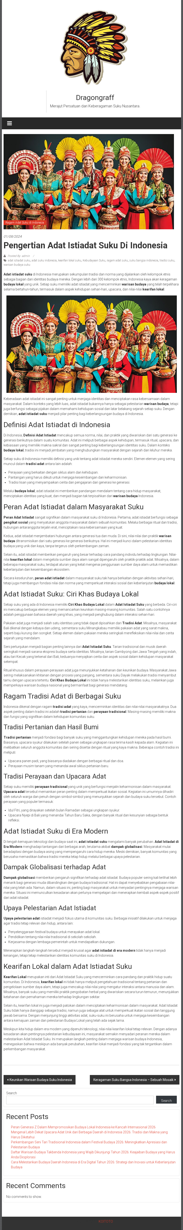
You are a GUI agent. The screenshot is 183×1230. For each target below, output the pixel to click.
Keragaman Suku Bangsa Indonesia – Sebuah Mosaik (133, 1080)
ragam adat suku (117, 260)
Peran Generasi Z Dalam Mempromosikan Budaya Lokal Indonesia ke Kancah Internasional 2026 (83, 1127)
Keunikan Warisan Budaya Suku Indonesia (41, 1080)
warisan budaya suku (17, 264)
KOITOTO (106, 1221)
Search (11, 1093)
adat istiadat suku (19, 260)
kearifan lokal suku (69, 260)
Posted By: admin (18, 256)
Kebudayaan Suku (94, 260)
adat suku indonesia (44, 260)
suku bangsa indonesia (143, 260)
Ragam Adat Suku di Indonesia (24, 222)
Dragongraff (95, 97)
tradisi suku (167, 260)
